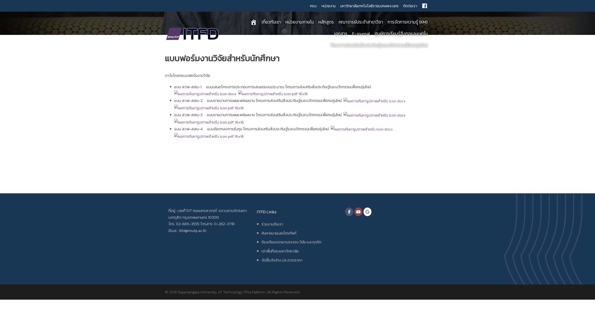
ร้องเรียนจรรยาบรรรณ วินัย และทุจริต (291, 242)
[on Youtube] (358, 212)
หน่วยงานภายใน (299, 22)
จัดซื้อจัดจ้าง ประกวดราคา (281, 260)
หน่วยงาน (329, 6)
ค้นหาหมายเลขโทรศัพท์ (278, 233)
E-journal (361, 33)
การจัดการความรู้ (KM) (408, 22)
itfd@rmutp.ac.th (192, 231)
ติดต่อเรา (410, 6)
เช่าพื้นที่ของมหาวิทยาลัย (280, 251)
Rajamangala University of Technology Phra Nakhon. (222, 292)
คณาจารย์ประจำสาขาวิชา (361, 22)
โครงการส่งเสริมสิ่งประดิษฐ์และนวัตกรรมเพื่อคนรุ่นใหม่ (379, 45)
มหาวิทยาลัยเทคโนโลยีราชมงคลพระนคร (369, 6)
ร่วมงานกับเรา (272, 224)
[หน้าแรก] (253, 22)
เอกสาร (340, 33)
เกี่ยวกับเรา (271, 22)
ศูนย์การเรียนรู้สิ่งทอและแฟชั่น (401, 33)
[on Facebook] (349, 212)
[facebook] (424, 6)
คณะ (313, 6)
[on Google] (367, 212)
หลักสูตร (326, 22)
